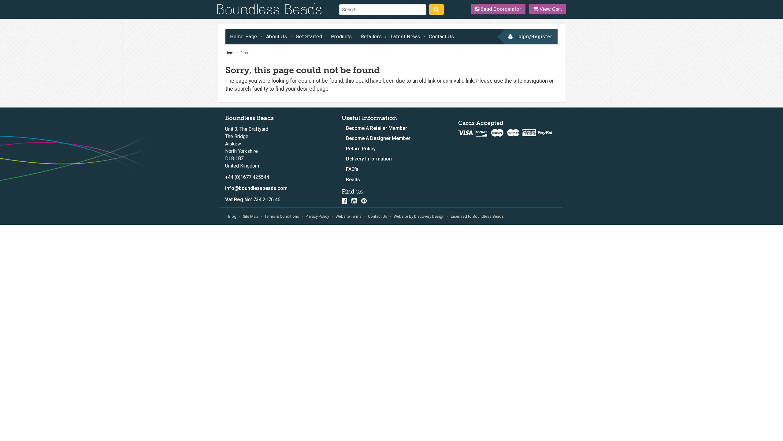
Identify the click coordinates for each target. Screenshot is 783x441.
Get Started (309, 37)
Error (244, 53)
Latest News (405, 37)
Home (230, 53)
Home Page (243, 37)
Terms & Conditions (282, 216)
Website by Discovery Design (419, 216)
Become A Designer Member (378, 138)
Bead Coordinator (500, 9)
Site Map (250, 216)
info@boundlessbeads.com (256, 188)
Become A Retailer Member (376, 128)
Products (341, 37)
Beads (353, 180)
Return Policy (361, 149)
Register (541, 37)
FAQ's (352, 169)
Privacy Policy (317, 216)
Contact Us (441, 37)
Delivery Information (369, 159)
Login (522, 37)
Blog (232, 216)
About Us (276, 37)
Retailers (371, 37)
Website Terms (349, 216)
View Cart (550, 9)
